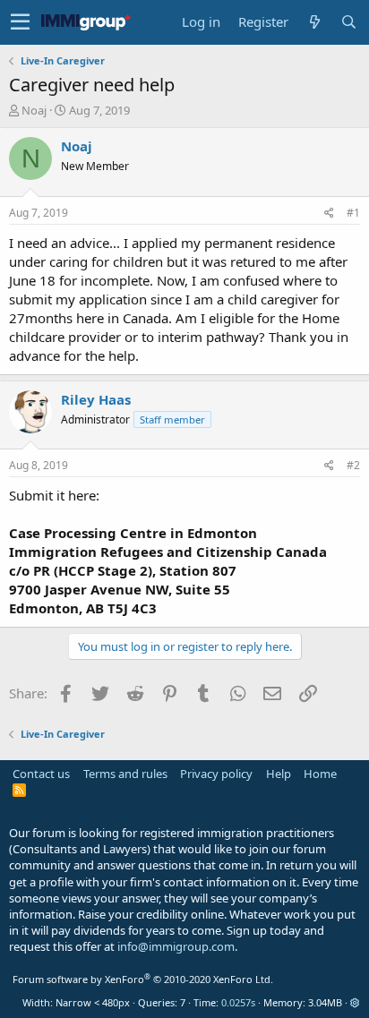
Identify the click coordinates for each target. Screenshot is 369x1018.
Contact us (41, 774)
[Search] (348, 21)
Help (278, 774)
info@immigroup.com (176, 946)
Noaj (34, 110)
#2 (353, 465)
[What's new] (314, 21)
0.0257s (238, 1002)
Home (320, 774)
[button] (20, 22)
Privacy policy (216, 774)
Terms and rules (125, 774)
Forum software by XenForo (143, 979)
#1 (353, 212)
